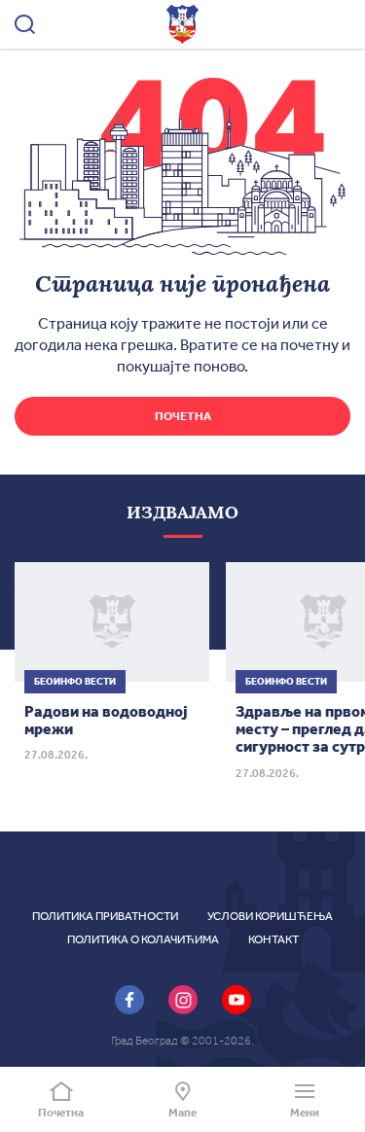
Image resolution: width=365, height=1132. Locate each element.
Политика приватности (105, 916)
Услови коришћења (270, 916)
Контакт (273, 939)
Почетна (183, 416)
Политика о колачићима (143, 939)
